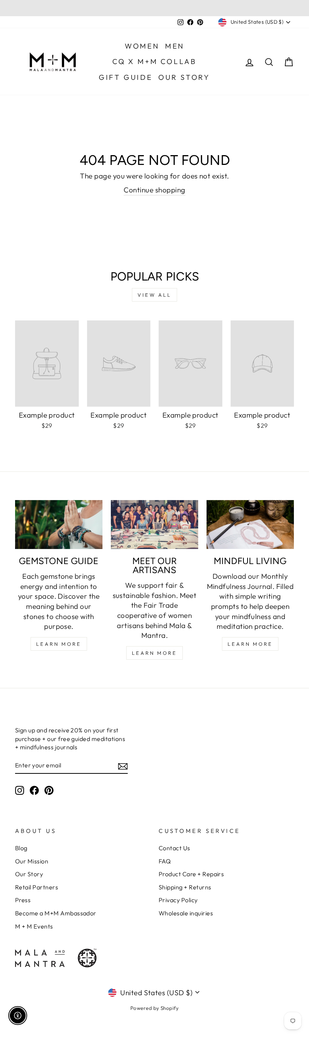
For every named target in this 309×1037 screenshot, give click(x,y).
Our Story (29, 874)
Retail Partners (36, 887)
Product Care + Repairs (191, 874)
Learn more (250, 644)
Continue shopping (154, 189)
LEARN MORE (58, 644)
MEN (174, 45)
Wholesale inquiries (186, 913)
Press (23, 900)
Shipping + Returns (185, 887)
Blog (21, 848)
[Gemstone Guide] (58, 524)
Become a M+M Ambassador (55, 913)
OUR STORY (184, 77)
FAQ (165, 861)
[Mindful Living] (250, 524)
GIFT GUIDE (126, 77)
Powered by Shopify (154, 1008)
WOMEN (142, 45)
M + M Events (34, 926)
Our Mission (31, 861)
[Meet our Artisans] (154, 524)
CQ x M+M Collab (154, 61)
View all (154, 295)
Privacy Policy (178, 900)
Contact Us (174, 848)
